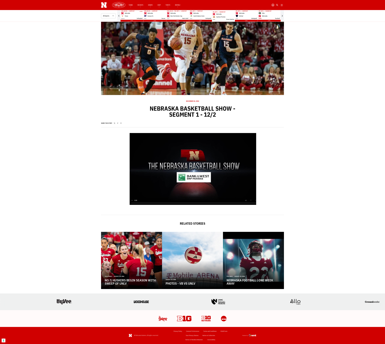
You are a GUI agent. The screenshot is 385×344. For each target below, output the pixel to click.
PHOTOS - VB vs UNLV (180, 283)
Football (230, 276)
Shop (159, 5)
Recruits (140, 5)
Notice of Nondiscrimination (194, 340)
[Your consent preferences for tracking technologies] (3, 340)
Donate (150, 5)
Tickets (168, 5)
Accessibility (211, 340)
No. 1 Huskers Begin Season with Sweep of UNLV (130, 282)
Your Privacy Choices (192, 335)
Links (132, 20)
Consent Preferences (192, 331)
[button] (119, 16)
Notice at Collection (209, 335)
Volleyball (108, 276)
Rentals (177, 5)
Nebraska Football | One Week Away (250, 282)
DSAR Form (224, 331)
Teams (131, 5)
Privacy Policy (178, 331)
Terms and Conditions (210, 331)
